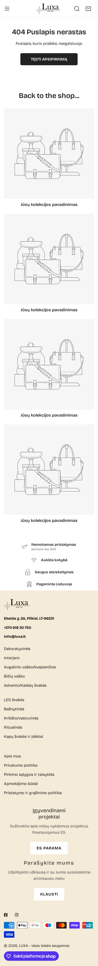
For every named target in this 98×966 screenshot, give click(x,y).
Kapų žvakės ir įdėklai (23, 736)
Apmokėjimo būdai (21, 783)
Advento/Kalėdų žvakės (25, 685)
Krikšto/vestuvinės (21, 718)
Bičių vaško (14, 676)
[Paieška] (77, 8)
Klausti (49, 894)
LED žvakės (14, 699)
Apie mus (12, 756)
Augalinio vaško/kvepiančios (30, 667)
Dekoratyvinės (17, 648)
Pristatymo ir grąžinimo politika (33, 792)
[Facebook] (5, 915)
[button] (88, 8)
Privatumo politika (20, 765)
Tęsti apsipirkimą (49, 59)
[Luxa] (49, 8)
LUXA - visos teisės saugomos (44, 945)
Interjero (12, 658)
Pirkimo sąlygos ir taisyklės (29, 774)
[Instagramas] (16, 915)
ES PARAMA (49, 848)
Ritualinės (13, 727)
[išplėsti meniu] (7, 8)
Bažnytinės (14, 709)
